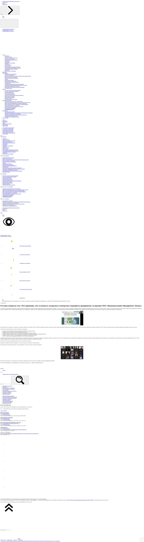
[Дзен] (13, 461)
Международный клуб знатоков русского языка (14, 106)
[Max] (13, 487)
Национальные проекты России (11, 99)
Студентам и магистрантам (8, 128)
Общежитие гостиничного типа (11, 115)
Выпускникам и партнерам (8, 131)
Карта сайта (5, 2)
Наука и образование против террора (10, 397)
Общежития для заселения (10, 62)
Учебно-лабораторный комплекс (11, 59)
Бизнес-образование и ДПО (8, 130)
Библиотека (5, 152)
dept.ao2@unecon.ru (15, 429)
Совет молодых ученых (9, 93)
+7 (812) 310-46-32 (6, 418)
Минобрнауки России (7, 403)
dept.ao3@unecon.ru (22, 429)
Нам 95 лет (7, 55)
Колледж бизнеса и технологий (11, 77)
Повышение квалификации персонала (12, 86)
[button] (9, 23)
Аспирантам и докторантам (8, 129)
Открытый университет (7, 399)
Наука (4, 89)
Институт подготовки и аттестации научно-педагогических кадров (18, 76)
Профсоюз (7, 63)
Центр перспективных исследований (12, 105)
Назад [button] (1, 135)
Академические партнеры (10, 111)
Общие (4, 370)
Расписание (5, 4)
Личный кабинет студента (8, 30)
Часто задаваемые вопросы (8, 401)
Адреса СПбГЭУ (8, 64)
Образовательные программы (10, 74)
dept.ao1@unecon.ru (7, 429)
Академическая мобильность (10, 107)
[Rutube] (13, 478)
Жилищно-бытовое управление (9, 388)
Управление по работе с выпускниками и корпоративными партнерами (19, 112)
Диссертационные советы (10, 94)
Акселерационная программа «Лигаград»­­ (11, 150)
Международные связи (7, 100)
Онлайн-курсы (8, 83)
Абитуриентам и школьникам (8, 127)
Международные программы (10, 81)
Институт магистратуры (9, 75)
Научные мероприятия (9, 92)
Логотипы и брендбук (7, 392)
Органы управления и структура (11, 57)
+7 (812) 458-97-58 (6, 413)
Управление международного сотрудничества (14, 101)
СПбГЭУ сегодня (8, 56)
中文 (3, 17)
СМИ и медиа (5, 133)
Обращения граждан (7, 400)
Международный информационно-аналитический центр (16, 103)
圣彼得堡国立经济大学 (9, 109)
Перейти (4, 136)
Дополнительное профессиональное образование (14, 84)
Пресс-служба (7, 65)
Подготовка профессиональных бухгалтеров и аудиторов (16, 85)
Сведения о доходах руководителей (9, 398)
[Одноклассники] (13, 470)
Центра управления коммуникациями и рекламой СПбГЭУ (82, 500)
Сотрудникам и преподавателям (9, 132)
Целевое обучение (8, 88)
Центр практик (5, 390)
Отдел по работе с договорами (8, 389)
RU (1, 14)
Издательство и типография (10, 71)
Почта (4, 3)
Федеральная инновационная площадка (12, 66)
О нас (4, 54)
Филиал (6, 79)
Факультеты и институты (10, 58)
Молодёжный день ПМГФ (10, 108)
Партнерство (5, 110)
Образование (5, 73)
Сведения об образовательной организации (11, 1)
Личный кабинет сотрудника (8, 31)
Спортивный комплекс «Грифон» (9, 151)
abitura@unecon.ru (6, 414)
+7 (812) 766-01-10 (6, 428)
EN (3, 16)
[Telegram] (13, 452)
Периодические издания (9, 96)
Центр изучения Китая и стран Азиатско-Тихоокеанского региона (17, 102)
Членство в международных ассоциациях (13, 113)
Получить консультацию (7, 402)
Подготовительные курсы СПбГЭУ (9, 391)
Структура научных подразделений (12, 91)
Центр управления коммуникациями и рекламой (10, 422)
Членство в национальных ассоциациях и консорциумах (16, 114)
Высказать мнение (6, 394)
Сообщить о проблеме (7, 393)
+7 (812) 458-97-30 (6, 423)
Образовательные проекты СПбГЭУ (12, 82)
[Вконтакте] (13, 444)
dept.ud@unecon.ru (6, 419)
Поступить (5, 72)
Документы (7, 61)
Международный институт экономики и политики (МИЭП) (16, 104)
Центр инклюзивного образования (11, 78)
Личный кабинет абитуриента (8, 29)
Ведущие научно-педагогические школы (13, 90)
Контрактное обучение (9, 80)
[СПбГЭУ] (12, 52)
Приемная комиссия (4, 412)
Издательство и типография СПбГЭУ (12, 116)
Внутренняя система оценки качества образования (14, 87)
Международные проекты (10, 97)
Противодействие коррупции (8, 396)
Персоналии (7, 60)
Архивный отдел (3, 427)
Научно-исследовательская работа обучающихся (14, 95)
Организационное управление (6, 417)
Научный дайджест (8, 98)
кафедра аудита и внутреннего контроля (10, 374)
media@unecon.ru (6, 424)
